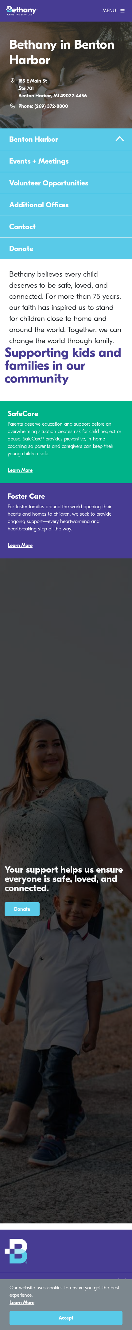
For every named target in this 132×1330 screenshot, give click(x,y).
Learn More (20, 470)
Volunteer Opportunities (48, 183)
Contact (22, 226)
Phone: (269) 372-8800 (43, 106)
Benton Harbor (33, 139)
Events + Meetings (38, 161)
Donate (21, 248)
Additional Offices (38, 205)
